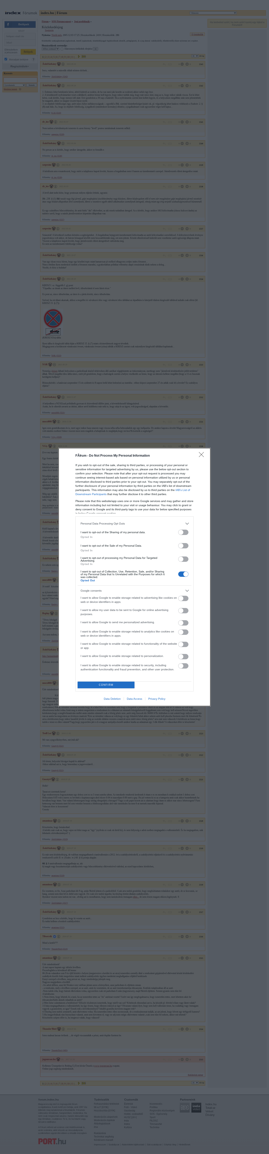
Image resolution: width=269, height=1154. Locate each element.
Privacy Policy (156, 698)
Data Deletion (112, 698)
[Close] (202, 456)
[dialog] (134, 577)
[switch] (183, 532)
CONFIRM (106, 684)
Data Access (134, 698)
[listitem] (134, 524)
